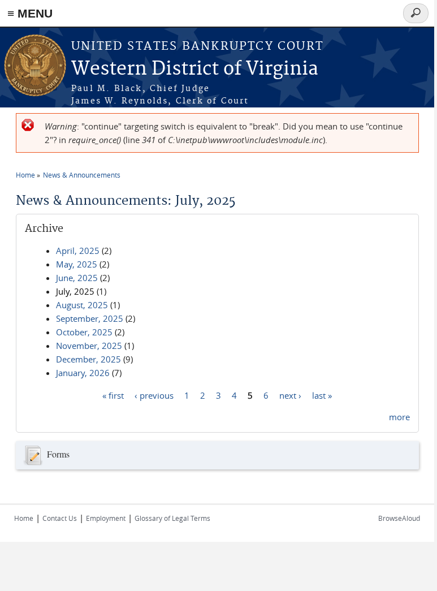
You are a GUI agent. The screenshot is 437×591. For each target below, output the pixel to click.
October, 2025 (84, 332)
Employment (106, 518)
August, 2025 (82, 304)
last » (322, 394)
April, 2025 (77, 250)
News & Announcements (81, 174)
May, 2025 (76, 264)
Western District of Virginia (194, 69)
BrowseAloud (399, 518)
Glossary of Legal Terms (172, 518)
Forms (58, 454)
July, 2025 (75, 291)
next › (290, 394)
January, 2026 (83, 372)
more (399, 416)
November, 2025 (89, 345)
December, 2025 (88, 359)
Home (25, 174)
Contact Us (59, 518)
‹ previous (154, 394)
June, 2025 (77, 277)
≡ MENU (30, 13)
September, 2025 (89, 318)
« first (113, 394)
